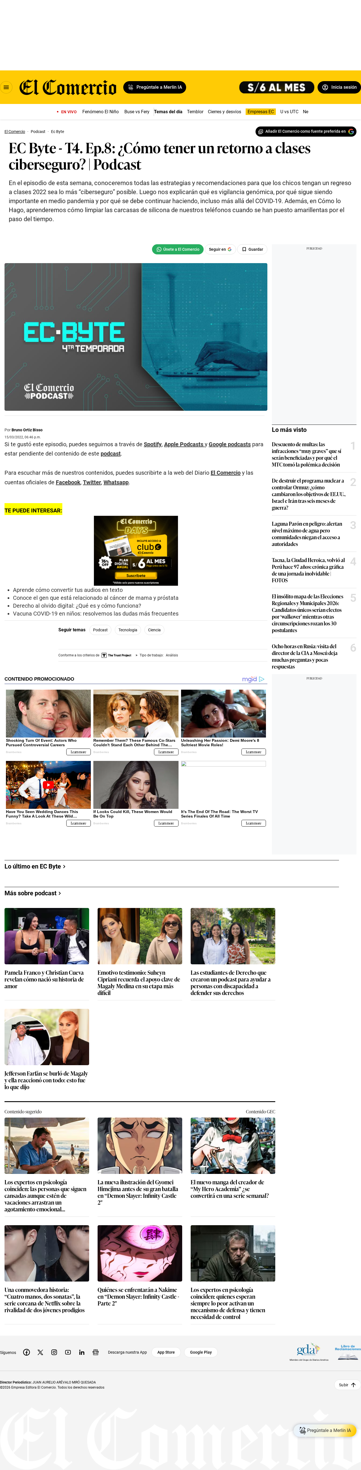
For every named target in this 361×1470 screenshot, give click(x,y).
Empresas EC (261, 111)
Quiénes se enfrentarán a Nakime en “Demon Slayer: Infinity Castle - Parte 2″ (138, 1296)
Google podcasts (230, 444)
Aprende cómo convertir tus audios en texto (68, 590)
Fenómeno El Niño (100, 111)
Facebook (68, 482)
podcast (111, 453)
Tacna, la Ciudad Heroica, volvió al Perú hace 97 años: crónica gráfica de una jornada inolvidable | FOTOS (308, 569)
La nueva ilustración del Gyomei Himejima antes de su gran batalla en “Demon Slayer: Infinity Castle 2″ (138, 1191)
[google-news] (95, 1352)
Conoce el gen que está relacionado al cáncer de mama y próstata (96, 597)
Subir (343, 1385)
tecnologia (127, 630)
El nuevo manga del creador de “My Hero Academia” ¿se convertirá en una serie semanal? (230, 1189)
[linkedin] (81, 1352)
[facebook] (26, 1352)
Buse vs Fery (136, 111)
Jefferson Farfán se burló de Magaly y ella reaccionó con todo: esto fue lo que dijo (46, 1080)
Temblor (195, 111)
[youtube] (68, 1352)
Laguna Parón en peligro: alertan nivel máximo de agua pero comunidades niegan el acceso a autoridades (307, 533)
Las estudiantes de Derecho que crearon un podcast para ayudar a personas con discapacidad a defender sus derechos (231, 982)
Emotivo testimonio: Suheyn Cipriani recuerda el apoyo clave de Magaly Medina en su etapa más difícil (139, 982)
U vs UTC (289, 111)
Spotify (153, 444)
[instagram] (54, 1352)
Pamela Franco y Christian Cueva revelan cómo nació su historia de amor (44, 979)
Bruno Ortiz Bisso (27, 430)
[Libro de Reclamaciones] (348, 1352)
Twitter (92, 482)
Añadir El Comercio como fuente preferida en (305, 131)
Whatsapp (116, 482)
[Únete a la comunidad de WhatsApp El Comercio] (178, 249)
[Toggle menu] (6, 87)
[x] (40, 1352)
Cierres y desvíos (224, 111)
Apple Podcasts (183, 444)
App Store (166, 1352)
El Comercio (226, 472)
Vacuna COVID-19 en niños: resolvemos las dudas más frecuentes (96, 613)
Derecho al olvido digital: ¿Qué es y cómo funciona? (77, 605)
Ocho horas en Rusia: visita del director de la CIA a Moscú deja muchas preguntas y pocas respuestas (305, 656)
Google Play (201, 1352)
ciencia (154, 630)
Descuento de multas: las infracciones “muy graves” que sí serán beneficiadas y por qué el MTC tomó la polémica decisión (306, 454)
